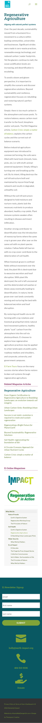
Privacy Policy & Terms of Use (14, 704)
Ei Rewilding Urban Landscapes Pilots (23, 536)
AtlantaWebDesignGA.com (21, 713)
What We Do (10, 511)
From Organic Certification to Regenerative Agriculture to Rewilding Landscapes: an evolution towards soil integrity (20, 399)
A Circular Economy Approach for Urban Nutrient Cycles (19, 448)
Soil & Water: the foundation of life (22, 557)
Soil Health (12, 527)
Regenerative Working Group (20, 520)
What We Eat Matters (18, 542)
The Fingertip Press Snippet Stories (22, 551)
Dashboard (29, 704)
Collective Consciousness (19, 554)
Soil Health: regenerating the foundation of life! (16, 441)
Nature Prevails (13, 514)
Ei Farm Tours (10, 366)
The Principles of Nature (19, 523)
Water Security (13, 539)
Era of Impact (12, 545)
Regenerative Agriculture (20, 390)
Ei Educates (14, 548)
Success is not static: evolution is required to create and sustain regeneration (18, 417)
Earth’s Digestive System (19, 517)
